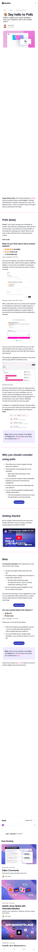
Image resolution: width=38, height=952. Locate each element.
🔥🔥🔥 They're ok (11, 252)
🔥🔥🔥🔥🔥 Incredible (13, 249)
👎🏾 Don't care (9, 615)
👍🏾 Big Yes (8, 613)
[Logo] (6, 3)
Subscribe (9, 257)
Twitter (33, 198)
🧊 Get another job (11, 254)
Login (3, 257)
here (18, 438)
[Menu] (35, 3)
